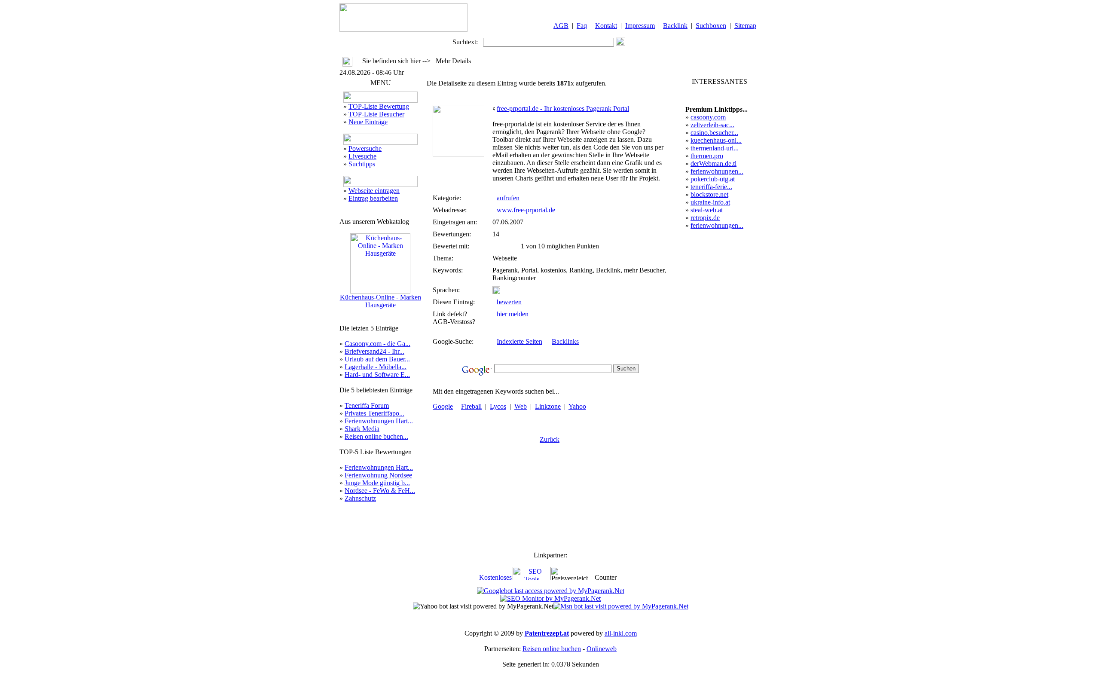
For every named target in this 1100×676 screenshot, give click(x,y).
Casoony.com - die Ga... (377, 343)
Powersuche (365, 148)
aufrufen (508, 198)
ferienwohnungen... (717, 171)
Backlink (675, 25)
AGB (560, 25)
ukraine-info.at (710, 202)
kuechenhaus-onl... (716, 140)
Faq (582, 25)
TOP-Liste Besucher (376, 114)
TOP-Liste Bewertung (378, 106)
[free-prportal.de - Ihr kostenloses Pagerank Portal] (458, 154)
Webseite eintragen (374, 190)
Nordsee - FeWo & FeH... (380, 490)
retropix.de (705, 217)
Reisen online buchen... (376, 436)
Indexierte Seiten (519, 341)
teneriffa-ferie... (711, 186)
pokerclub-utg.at (713, 179)
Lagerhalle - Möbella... (375, 366)
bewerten (509, 302)
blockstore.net (709, 194)
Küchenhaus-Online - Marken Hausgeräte (380, 301)
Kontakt (606, 25)
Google (443, 406)
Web (520, 406)
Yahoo (577, 406)
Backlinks (565, 341)
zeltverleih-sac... (712, 124)
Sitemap (745, 25)
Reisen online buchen (551, 648)
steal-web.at (707, 210)
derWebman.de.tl (713, 163)
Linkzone (548, 406)
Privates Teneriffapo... (374, 413)
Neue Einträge (368, 121)
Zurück (549, 439)
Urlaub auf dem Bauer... (377, 359)
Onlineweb (602, 648)
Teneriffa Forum (367, 405)
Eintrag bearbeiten (373, 198)
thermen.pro (707, 155)
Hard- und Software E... (377, 374)
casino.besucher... (714, 132)
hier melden (512, 314)
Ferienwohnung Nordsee (378, 475)
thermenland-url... (715, 148)
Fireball (471, 406)
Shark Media (362, 428)
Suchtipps (361, 164)
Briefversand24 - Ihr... (374, 351)
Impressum (640, 25)
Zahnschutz (360, 498)
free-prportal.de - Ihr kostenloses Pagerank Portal (563, 108)
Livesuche (362, 156)
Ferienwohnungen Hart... (379, 421)
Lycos (498, 406)
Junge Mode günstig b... (377, 482)
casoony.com (708, 117)
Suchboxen (711, 25)
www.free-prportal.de (526, 210)
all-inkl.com (621, 633)
